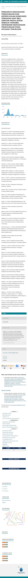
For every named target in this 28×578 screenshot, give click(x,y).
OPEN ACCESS (5, 446)
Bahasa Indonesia (6, 500)
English (4, 502)
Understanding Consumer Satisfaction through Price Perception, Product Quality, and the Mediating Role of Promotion (15, 397)
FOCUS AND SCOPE (7, 430)
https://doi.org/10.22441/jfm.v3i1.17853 (13, 43)
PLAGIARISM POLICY (7, 439)
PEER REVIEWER (6, 415)
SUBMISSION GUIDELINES (8, 422)
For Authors (4, 488)
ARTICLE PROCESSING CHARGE (10, 427)
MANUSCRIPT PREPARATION (9, 425)
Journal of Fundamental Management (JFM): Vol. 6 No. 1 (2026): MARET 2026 (15, 400)
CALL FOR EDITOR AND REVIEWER (10, 418)
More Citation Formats (9, 342)
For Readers (4, 486)
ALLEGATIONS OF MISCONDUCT (10, 435)
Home (3, 6)
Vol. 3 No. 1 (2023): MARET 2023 (18, 6)
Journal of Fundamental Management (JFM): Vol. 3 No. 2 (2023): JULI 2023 (15, 385)
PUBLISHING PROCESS (7, 432)
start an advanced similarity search (16, 405)
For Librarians (5, 491)
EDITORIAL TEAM (6, 413)
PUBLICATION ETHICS (7, 434)
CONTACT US (5, 416)
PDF (4, 313)
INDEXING (4, 444)
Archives (7, 6)
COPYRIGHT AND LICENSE (8, 437)
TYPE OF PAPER (6, 423)
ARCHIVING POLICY (7, 442)
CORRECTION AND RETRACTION (10, 441)
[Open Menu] (1, 1)
